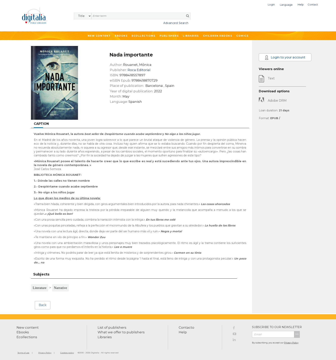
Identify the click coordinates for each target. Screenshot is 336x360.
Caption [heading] (41, 124)
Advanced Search (176, 23)
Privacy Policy (291, 342)
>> (297, 334)
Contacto (186, 327)
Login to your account (287, 57)
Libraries (191, 35)
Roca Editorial (139, 70)
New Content (99, 35)
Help (183, 332)
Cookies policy (67, 352)
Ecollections (143, 35)
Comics (242, 35)
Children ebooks (217, 35)
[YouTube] (239, 334)
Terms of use (23, 352)
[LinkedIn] (239, 340)
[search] (188, 15)
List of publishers (112, 327)
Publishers (168, 35)
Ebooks (121, 35)
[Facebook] (239, 328)
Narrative (60, 288)
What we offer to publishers (121, 332)
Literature (39, 288)
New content (28, 327)
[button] (271, 4)
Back (42, 305)
